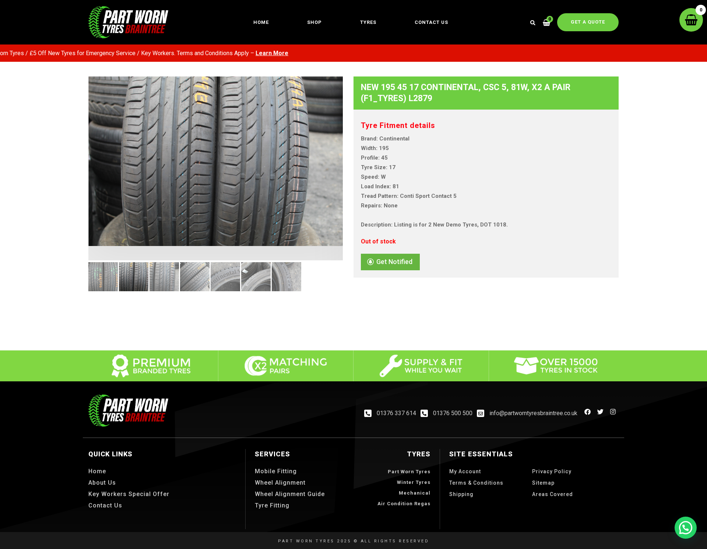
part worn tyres (409, 471)
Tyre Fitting (272, 505)
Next (354, 187)
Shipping (461, 494)
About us (102, 482)
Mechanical (414, 493)
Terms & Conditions (476, 483)
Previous (77, 187)
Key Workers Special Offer (128, 494)
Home (261, 22)
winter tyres (413, 482)
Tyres (368, 22)
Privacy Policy (551, 471)
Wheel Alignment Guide (290, 494)
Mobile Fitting (276, 471)
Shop (314, 22)
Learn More (250, 53)
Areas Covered (552, 494)
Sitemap (543, 483)
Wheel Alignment (280, 482)
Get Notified (394, 261)
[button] (686, 528)
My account (465, 471)
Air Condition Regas (403, 503)
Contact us (431, 22)
